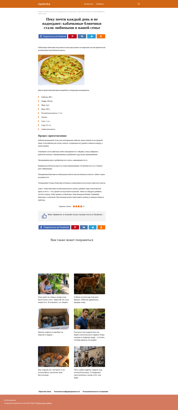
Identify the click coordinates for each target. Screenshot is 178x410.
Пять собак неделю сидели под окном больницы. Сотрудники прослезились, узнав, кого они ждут (88, 374)
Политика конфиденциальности (67, 392)
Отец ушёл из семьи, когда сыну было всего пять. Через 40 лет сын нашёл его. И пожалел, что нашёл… (53, 299)
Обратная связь (44, 392)
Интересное (88, 4)
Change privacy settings (44, 403)
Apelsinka (44, 4)
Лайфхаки (100, 4)
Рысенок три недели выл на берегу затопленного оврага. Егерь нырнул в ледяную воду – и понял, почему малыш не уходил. (89, 336)
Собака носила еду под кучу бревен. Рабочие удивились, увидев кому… (86, 299)
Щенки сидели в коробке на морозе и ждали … (50, 333)
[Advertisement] (72, 258)
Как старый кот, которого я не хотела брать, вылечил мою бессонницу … (51, 372)
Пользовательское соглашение (95, 392)
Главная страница (43, 11)
